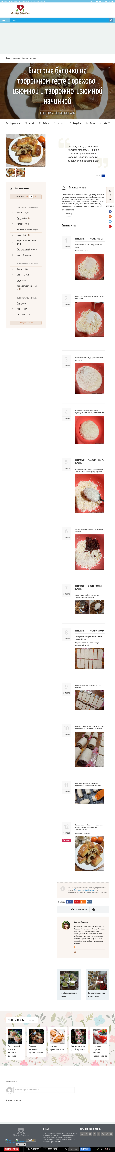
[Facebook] (100, 1)
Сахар (19, 218)
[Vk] (91, 1)
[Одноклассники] (74, 947)
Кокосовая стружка (24, 286)
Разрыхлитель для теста (26, 241)
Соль (18, 255)
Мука (19, 235)
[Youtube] (112, 1)
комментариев (81, 909)
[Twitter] (109, 1)
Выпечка (16, 58)
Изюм (19, 280)
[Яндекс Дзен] (97, 1)
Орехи (19, 303)
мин (76, 1149)
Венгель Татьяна (81, 922)
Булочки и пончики (29, 58)
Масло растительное (24, 229)
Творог (19, 213)
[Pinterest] (106, 1)
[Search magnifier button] (111, 20)
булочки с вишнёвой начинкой (85, 890)
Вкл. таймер (85, 1149)
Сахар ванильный (23, 249)
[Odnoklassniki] (94, 1)
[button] (4, 20)
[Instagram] (103, 1)
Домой (8, 58)
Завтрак (31, 1020)
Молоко (20, 224)
